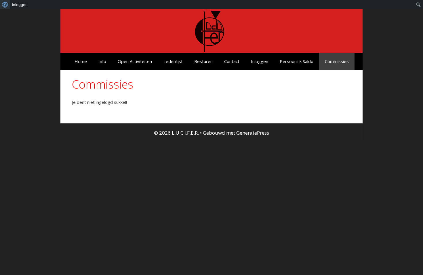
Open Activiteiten (135, 61)
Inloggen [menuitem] (20, 4)
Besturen (203, 61)
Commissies (337, 61)
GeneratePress (252, 132)
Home (81, 61)
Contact (231, 61)
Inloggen (259, 61)
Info (102, 61)
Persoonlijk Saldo (296, 61)
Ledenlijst (173, 61)
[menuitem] (5, 4)
